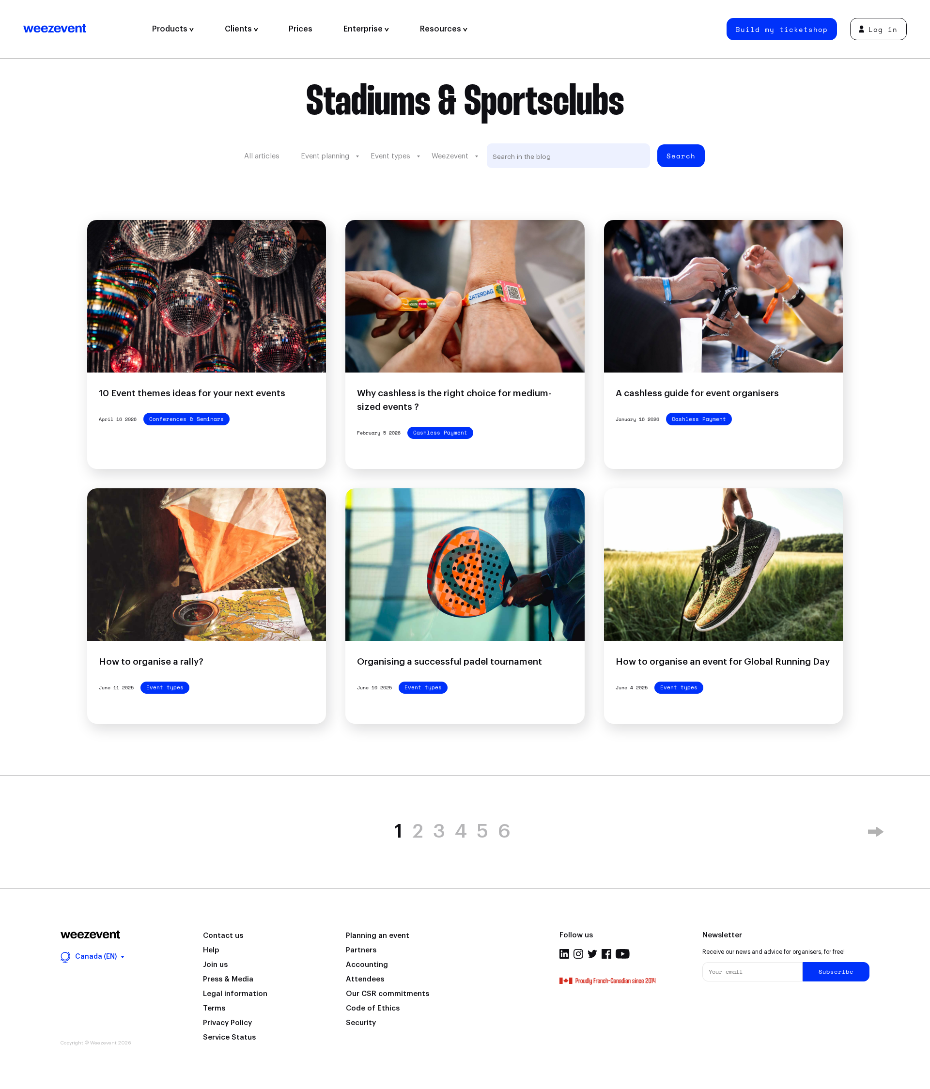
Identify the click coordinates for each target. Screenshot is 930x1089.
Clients (239, 29)
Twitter (592, 954)
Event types (390, 156)
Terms (214, 1008)
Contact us (223, 935)
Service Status (229, 1037)
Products (170, 29)
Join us (215, 964)
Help (211, 950)
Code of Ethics (373, 1008)
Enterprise (364, 29)
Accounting (367, 964)
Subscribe (836, 971)
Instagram (578, 954)
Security (361, 1023)
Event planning (325, 156)
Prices (300, 29)
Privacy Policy (227, 1023)
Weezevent (80, 29)
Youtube (623, 954)
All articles (261, 156)
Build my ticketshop (782, 29)
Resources (441, 29)
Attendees (365, 979)
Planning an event (377, 935)
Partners (361, 950)
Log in (883, 29)
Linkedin (564, 954)
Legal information (235, 993)
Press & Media (228, 979)
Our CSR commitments (387, 993)
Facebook (606, 954)
